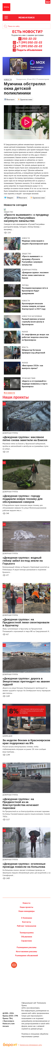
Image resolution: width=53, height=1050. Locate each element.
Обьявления (26, 936)
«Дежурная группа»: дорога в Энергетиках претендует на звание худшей (26, 681)
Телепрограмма (27, 932)
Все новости (9, 393)
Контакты (26, 922)
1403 (8, 878)
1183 (8, 696)
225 (7, 452)
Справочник (26, 941)
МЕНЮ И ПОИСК (27, 17)
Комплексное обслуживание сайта (31, 1045)
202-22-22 (29, 38)
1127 (8, 819)
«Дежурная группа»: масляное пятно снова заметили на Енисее (25, 439)
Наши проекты (16, 397)
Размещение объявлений (26, 955)
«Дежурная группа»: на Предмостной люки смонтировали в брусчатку (26, 622)
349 (7, 513)
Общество (8, 212)
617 (7, 634)
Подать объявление (29, 49)
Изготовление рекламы (26, 951)
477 (7, 575)
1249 (8, 755)
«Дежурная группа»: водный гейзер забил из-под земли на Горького (23, 560)
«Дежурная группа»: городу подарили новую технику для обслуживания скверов (22, 498)
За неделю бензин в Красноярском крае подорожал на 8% (26, 742)
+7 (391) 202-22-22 (29, 42)
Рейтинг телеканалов (26, 926)
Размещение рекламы (26, 947)
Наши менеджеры (27, 911)
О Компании (26, 918)
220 (9, 232)
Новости (26, 903)
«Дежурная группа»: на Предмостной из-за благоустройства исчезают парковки (21, 803)
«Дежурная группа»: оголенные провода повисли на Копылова (24, 865)
